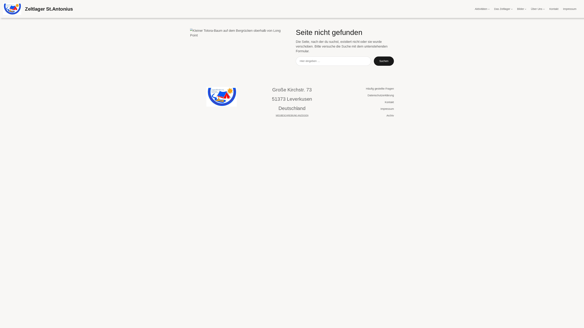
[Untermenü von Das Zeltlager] (512, 9)
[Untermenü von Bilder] (525, 9)
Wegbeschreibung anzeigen (292, 115)
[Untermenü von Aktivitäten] (489, 9)
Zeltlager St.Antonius (49, 9)
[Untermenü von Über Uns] (544, 9)
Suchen (383, 61)
